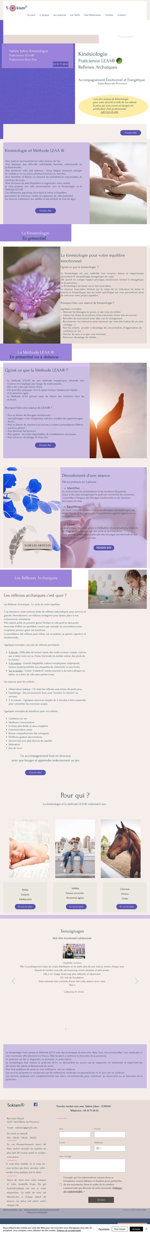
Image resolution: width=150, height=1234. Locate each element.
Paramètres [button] (104, 1229)
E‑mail (62, 1142)
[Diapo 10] (63, 1029)
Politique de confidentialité (69, 1230)
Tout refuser (120, 1229)
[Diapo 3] (81, 1029)
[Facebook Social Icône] (35, 1104)
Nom (61, 1129)
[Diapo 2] (84, 1029)
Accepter (136, 1229)
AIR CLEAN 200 (109, 112)
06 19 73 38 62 (91, 1110)
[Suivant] (136, 981)
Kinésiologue (38, 51)
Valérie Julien (18, 51)
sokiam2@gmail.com (26, 1127)
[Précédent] (13, 981)
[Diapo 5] (76, 1029)
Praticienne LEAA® (22, 55)
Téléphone (98, 1142)
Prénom (97, 1129)
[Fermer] (146, 1229)
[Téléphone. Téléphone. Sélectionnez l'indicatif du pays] (99, 1148)
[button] (59, 15)
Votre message (65, 1156)
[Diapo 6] (73, 1029)
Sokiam (14, 1105)
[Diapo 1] (86, 1029)
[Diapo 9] (65, 1029)
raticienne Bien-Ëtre (24, 59)
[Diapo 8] (68, 1029)
